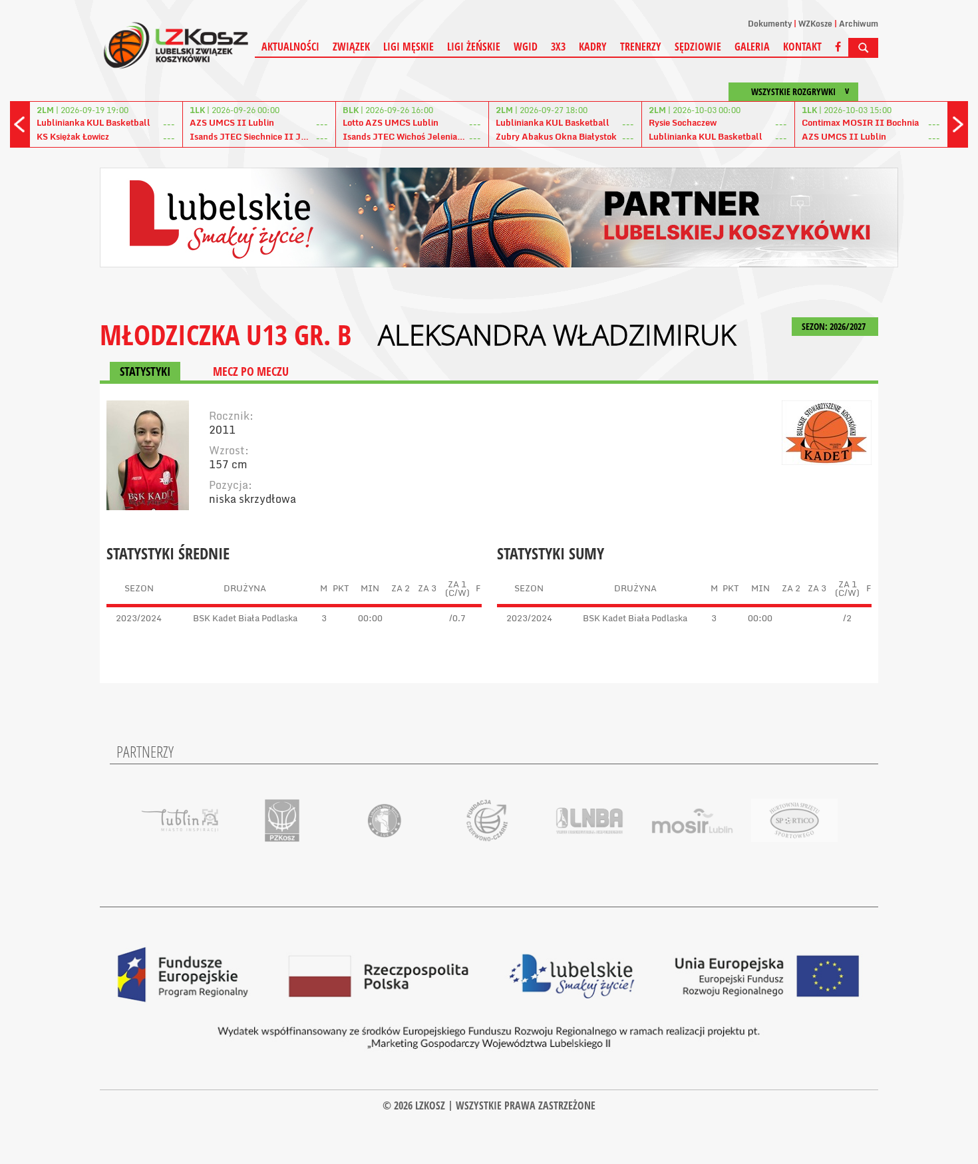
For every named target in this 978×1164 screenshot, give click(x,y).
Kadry (593, 46)
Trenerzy (640, 46)
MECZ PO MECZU (251, 371)
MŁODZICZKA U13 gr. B (225, 334)
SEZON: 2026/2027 (835, 326)
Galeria (752, 46)
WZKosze (815, 23)
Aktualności (290, 46)
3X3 (558, 46)
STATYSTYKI (145, 371)
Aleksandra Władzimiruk (557, 334)
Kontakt (802, 46)
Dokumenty (770, 23)
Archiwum (858, 23)
